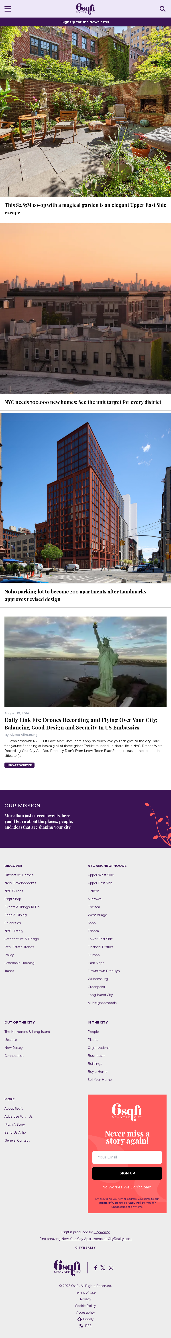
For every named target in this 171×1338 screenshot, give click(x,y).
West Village (97, 915)
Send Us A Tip (15, 1132)
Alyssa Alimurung (23, 735)
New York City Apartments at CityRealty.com (96, 1239)
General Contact (17, 1140)
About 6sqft (13, 1109)
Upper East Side (100, 883)
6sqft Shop (12, 899)
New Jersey (13, 1048)
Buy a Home (98, 1072)
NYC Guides (13, 891)
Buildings (95, 1064)
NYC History (13, 931)
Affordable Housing (19, 963)
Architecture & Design (21, 939)
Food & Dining (15, 915)
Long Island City (100, 995)
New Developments (20, 883)
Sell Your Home (100, 1080)
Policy (9, 955)
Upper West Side (101, 875)
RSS (88, 1326)
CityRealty (102, 1232)
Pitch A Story (14, 1125)
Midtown (95, 899)
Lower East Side (100, 939)
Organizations (98, 1048)
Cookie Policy (85, 1306)
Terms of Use (108, 1202)
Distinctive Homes (18, 875)
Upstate (10, 1040)
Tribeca (93, 931)
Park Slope (96, 963)
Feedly (88, 1319)
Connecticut (14, 1056)
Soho (92, 923)
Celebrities (12, 923)
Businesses (96, 1056)
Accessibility (85, 1312)
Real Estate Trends (19, 947)
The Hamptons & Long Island (27, 1032)
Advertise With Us (18, 1117)
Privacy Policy (134, 1202)
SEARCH (163, 9)
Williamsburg (98, 979)
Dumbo (94, 955)
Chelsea (94, 907)
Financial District (100, 947)
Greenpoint (96, 987)
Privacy (85, 1299)
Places (93, 1040)
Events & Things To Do (22, 907)
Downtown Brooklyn (104, 971)
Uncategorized (19, 765)
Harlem (93, 891)
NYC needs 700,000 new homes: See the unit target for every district (83, 402)
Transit (9, 971)
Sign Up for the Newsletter (85, 22)
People (93, 1032)
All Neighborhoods (102, 1003)
